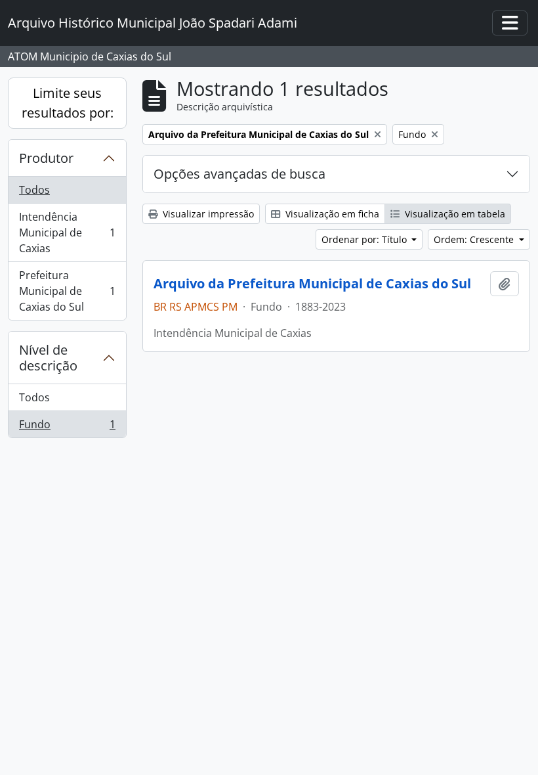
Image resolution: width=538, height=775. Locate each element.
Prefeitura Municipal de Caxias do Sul (66, 291)
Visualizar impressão (207, 214)
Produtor (46, 158)
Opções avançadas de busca (239, 174)
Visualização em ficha (331, 214)
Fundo (66, 427)
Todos (34, 190)
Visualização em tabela (453, 214)
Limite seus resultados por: (68, 103)
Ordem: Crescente (475, 239)
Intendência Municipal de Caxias (66, 232)
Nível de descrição (48, 357)
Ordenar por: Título (365, 239)
